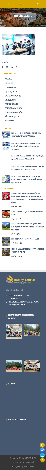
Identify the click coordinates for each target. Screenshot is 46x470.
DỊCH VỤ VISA (11, 91)
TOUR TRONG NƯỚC (13, 108)
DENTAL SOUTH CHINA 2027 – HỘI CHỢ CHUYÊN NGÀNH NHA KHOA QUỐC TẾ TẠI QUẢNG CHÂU (26, 179)
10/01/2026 (16, 233)
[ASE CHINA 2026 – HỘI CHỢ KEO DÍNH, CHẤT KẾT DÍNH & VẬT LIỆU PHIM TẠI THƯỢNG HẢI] (6, 146)
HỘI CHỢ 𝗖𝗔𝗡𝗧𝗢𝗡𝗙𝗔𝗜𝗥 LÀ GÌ (25, 239)
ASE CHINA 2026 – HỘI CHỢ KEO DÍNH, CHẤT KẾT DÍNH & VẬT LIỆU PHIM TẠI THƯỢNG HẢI (25, 146)
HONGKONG (10, 99)
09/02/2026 (16, 206)
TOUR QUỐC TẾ (11, 104)
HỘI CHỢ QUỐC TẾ (13, 95)
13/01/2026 (16, 218)
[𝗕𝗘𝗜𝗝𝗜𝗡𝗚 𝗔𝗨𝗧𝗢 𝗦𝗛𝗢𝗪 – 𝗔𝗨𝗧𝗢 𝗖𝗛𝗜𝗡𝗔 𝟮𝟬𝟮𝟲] (6, 252)
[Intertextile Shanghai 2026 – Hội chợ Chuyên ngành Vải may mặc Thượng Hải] (6, 158)
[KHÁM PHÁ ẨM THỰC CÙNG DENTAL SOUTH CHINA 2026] (6, 214)
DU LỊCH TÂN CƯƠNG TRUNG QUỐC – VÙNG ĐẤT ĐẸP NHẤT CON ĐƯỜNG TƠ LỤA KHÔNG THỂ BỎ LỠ (27, 227)
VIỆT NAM (9, 120)
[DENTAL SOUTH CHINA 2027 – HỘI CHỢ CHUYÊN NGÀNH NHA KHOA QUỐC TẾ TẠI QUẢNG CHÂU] (6, 179)
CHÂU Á (8, 79)
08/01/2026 (16, 256)
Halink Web (29, 466)
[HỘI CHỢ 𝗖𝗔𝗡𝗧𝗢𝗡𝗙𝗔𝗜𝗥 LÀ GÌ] (6, 241)
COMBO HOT (10, 87)
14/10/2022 (6, 62)
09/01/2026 (16, 243)
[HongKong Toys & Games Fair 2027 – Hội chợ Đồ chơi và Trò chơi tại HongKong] (6, 169)
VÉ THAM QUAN (12, 116)
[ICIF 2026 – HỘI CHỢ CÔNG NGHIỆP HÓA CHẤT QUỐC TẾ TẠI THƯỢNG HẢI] (6, 136)
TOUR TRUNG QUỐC (13, 112)
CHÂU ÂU (9, 83)
